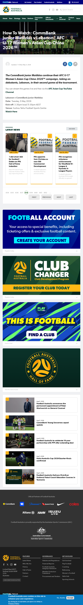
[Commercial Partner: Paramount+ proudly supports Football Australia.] (35, 504)
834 (7, 193)
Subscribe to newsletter (11, 580)
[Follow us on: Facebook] (49, 10)
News (11, 18)
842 (45, 193)
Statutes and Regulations (50, 560)
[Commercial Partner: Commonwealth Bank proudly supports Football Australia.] (9, 504)
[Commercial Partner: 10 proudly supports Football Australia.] (22, 504)
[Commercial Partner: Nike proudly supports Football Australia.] (61, 504)
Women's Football (68, 573)
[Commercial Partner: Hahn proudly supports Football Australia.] (41, 512)
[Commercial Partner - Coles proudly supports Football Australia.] (74, 504)
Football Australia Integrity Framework (49, 567)
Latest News (27, 560)
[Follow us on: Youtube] (57, 10)
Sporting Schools (68, 579)
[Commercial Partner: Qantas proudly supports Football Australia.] (48, 504)
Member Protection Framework (49, 572)
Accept (70, 598)
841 (40, 193)
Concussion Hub (39, 18)
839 (31, 193)
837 (21, 193)
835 (12, 193)
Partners (25, 573)
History (25, 567)
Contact (25, 576)
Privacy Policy (13, 603)
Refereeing (66, 570)
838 (26, 193)
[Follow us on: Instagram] (53, 10)
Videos (24, 18)
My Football (28, 2)
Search (78, 18)
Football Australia (49, 2)
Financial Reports (48, 564)
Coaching (65, 567)
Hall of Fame (27, 570)
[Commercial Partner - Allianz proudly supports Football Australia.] (28, 512)
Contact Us (71, 18)
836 (16, 193)
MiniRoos (59, 2)
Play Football (38, 2)
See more (72, 128)
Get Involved (62, 18)
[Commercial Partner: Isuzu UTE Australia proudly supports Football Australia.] (55, 512)
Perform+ (31, 18)
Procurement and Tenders (51, 576)
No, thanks (61, 598)
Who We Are (27, 564)
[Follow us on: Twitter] (61, 10)
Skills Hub (65, 576)
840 (36, 193)
